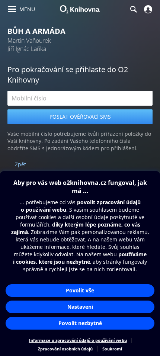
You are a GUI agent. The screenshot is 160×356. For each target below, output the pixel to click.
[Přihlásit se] (147, 9)
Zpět (20, 164)
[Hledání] (133, 9)
